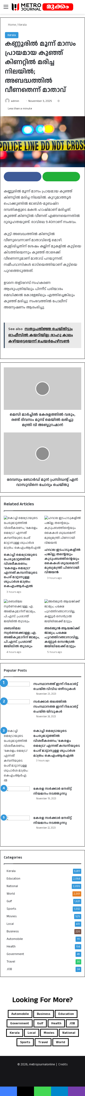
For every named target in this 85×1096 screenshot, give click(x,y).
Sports (11, 908)
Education (13, 878)
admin (15, 101)
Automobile (15, 939)
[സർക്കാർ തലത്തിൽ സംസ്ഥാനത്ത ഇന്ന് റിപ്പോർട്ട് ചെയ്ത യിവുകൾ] (17, 712)
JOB (9, 969)
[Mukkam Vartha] (42, 7)
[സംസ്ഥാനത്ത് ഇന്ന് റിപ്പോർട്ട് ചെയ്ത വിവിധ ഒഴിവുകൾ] (17, 688)
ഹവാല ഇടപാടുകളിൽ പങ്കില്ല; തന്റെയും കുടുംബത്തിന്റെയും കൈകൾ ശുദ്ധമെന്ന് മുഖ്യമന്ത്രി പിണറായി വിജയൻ (62, 561)
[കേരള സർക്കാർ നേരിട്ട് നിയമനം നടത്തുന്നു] (17, 799)
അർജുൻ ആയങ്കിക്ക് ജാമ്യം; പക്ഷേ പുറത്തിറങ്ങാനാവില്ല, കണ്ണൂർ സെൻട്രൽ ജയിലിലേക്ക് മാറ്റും (62, 637)
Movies (12, 916)
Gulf (9, 901)
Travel (11, 961)
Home (11, 25)
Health (11, 946)
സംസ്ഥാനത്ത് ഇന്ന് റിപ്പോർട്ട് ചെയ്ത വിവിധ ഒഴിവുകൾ (55, 686)
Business (13, 931)
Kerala (22, 25)
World (11, 893)
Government (15, 954)
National (12, 886)
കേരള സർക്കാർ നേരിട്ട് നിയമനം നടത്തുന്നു (52, 791)
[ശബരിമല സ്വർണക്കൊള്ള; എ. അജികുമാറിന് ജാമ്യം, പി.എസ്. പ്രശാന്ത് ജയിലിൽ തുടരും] (22, 611)
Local (10, 924)
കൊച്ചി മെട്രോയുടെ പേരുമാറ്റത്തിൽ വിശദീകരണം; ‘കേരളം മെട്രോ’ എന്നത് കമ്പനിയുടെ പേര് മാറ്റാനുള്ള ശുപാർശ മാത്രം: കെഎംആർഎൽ (20, 570)
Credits (63, 1064)
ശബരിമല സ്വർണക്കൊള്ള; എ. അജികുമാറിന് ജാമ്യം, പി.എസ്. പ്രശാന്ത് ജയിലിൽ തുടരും (21, 637)
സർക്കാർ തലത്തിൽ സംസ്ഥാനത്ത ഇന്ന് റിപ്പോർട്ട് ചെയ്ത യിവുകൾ (55, 706)
